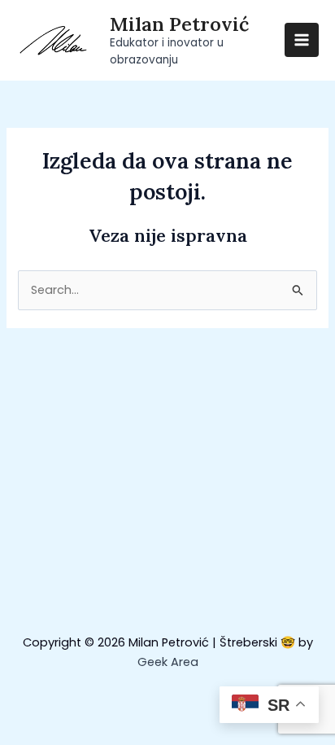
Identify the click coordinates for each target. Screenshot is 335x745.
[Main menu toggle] (302, 40)
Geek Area (167, 662)
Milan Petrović (179, 23)
